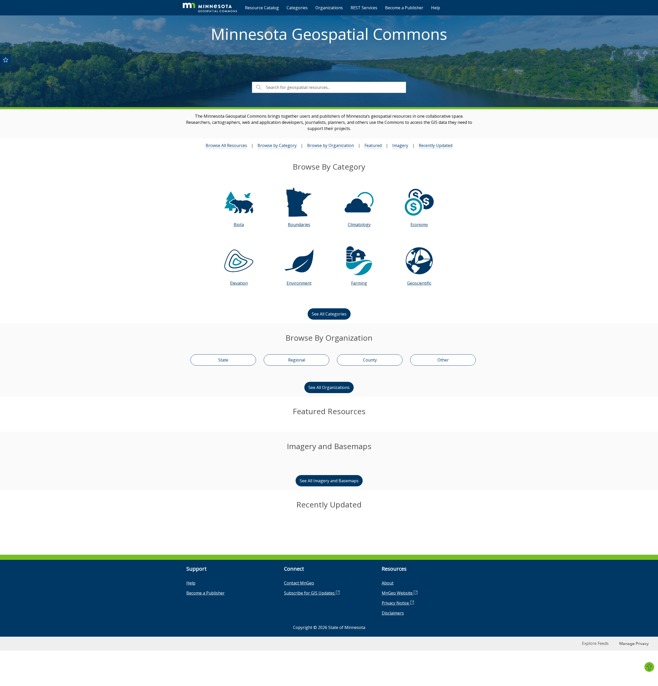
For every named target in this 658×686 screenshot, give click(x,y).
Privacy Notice (396, 682)
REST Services (364, 8)
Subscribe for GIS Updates (310, 672)
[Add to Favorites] (5, 59)
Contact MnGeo (299, 662)
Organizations (329, 8)
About (388, 662)
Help (435, 8)
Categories (297, 8)
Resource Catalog (262, 8)
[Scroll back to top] (649, 667)
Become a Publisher (404, 8)
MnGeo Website (398, 672)
